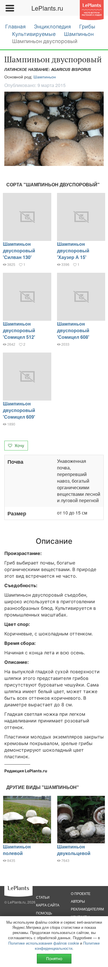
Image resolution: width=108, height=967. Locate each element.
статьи (43, 897)
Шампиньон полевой (17, 849)
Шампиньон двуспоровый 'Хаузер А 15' (73, 250)
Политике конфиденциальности (67, 945)
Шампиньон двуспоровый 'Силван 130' (19, 250)
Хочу (19, 445)
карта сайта (47, 904)
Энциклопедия (52, 27)
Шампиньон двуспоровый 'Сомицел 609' (19, 410)
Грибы (87, 27)
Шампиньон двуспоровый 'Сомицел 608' (73, 330)
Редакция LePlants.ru (25, 770)
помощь (44, 912)
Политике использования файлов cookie (43, 943)
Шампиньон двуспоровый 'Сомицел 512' (19, 330)
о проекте (80, 893)
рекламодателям (87, 908)
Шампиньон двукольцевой (73, 849)
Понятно (54, 958)
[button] (54, 129)
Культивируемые (34, 34)
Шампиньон (79, 34)
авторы (78, 901)
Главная (15, 27)
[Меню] (9, 8)
